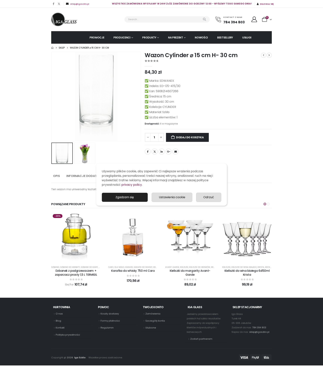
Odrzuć (208, 197)
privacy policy (131, 185)
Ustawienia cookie (172, 197)
